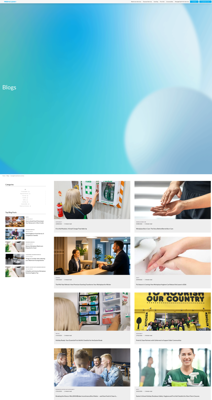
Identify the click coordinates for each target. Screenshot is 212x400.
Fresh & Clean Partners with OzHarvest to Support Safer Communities (159, 340)
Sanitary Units (33, 267)
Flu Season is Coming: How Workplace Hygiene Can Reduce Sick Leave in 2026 (161, 284)
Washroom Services (30, 229)
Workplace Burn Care (141, 221)
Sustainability (59, 221)
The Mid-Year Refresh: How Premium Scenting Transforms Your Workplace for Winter (83, 284)
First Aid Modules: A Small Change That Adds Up (71, 229)
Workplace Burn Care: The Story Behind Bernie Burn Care (154, 229)
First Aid (57, 333)
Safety (27, 217)
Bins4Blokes (58, 389)
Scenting (58, 277)
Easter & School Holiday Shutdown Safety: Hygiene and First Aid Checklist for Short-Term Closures (167, 396)
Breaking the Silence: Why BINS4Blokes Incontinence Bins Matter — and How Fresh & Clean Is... (86, 396)
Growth (27, 267)
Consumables (29, 254)
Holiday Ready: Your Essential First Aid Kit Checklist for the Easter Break (79, 340)
